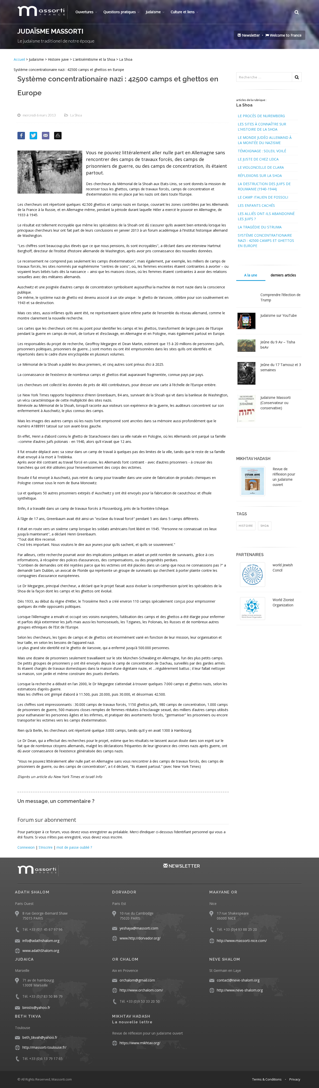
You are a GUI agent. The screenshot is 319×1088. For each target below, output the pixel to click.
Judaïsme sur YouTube (278, 315)
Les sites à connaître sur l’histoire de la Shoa (262, 127)
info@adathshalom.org (40, 940)
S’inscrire (46, 847)
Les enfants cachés (256, 205)
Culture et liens (183, 11)
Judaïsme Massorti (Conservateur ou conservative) (275, 402)
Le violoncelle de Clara (261, 167)
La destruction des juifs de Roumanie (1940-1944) (264, 186)
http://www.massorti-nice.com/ (242, 940)
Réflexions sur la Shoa (260, 175)
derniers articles (283, 275)
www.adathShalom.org (40, 950)
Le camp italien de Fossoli (263, 197)
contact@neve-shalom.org (238, 980)
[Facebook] (21, 135)
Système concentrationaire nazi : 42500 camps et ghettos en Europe (266, 240)
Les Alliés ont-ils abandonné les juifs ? (266, 216)
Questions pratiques (119, 11)
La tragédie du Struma (260, 227)
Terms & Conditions (267, 1079)
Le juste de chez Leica (258, 159)
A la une (250, 275)
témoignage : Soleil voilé (262, 151)
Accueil (20, 59)
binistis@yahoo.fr (36, 1007)
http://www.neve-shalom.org (240, 990)
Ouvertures (84, 11)
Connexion (26, 847)
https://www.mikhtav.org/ (140, 1042)
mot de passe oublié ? (74, 847)
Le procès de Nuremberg (261, 115)
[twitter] (33, 135)
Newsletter (250, 35)
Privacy (294, 1079)
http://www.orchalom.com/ (141, 990)
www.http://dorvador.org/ (140, 938)
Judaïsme (153, 11)
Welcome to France (285, 35)
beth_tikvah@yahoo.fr (39, 1037)
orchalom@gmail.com (137, 980)
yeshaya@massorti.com (139, 928)
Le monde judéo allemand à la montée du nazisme (265, 140)
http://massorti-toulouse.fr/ (44, 1047)
